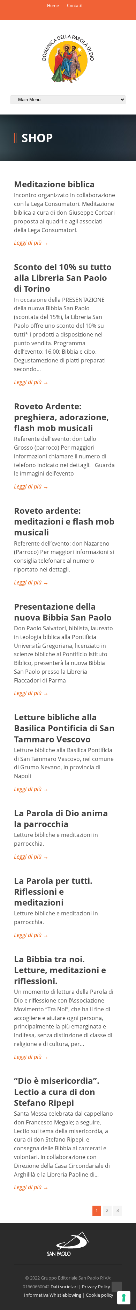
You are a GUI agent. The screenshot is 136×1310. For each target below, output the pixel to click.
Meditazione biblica (54, 184)
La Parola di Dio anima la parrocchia (61, 818)
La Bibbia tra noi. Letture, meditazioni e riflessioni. (60, 969)
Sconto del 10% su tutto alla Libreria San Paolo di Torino (63, 277)
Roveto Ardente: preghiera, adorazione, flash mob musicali (61, 417)
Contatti (74, 5)
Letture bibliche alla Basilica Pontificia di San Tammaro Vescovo (64, 727)
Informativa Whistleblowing (52, 1295)
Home (53, 5)
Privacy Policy (96, 1286)
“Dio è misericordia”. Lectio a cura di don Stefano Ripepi (56, 1091)
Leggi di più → (31, 243)
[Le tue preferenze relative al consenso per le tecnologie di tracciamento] (123, 1297)
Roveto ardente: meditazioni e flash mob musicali (64, 521)
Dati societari (64, 1286)
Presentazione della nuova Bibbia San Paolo (63, 612)
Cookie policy (99, 1295)
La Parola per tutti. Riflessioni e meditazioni (53, 891)
